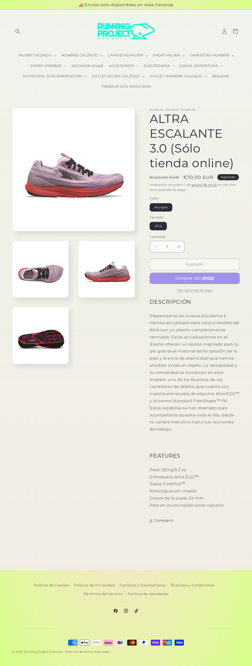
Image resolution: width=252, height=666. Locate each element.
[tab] (195, 302)
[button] (17, 31)
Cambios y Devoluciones (142, 585)
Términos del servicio (103, 594)
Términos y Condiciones (192, 585)
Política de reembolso (148, 594)
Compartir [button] (164, 520)
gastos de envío (204, 184)
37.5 (161, 227)
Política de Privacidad (94, 585)
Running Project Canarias (43, 651)
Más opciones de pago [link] (194, 290)
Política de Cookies (51, 585)
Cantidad (157, 237)
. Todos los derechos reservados (86, 651)
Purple (163, 208)
